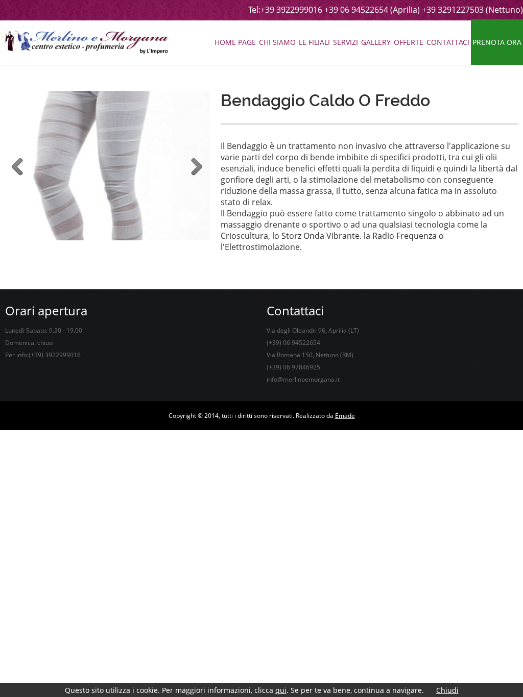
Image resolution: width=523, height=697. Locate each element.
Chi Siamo (277, 42)
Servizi (345, 42)
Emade (345, 415)
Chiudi (447, 690)
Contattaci (447, 42)
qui (281, 690)
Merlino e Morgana (84, 42)
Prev (17, 167)
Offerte (408, 42)
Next (196, 167)
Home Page (235, 42)
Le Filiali (314, 42)
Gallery (376, 42)
